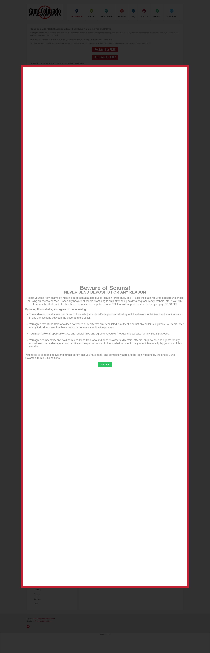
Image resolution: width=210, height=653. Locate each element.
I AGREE (105, 365)
